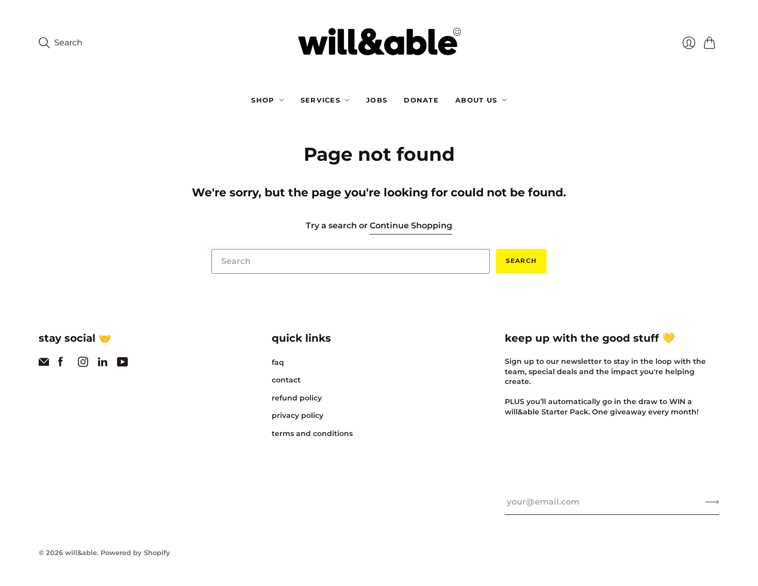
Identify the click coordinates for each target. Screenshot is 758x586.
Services (320, 100)
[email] (44, 364)
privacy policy (297, 415)
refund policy (297, 398)
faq (278, 362)
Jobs (376, 100)
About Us (476, 100)
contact (286, 379)
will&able (81, 552)
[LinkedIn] (102, 364)
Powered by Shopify (135, 552)
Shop (262, 100)
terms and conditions (312, 433)
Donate (421, 100)
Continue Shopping (411, 225)
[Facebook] (60, 364)
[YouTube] (122, 364)
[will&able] (379, 43)
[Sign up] (712, 502)
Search (521, 260)
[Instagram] (83, 364)
